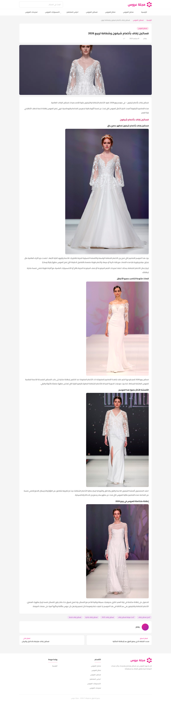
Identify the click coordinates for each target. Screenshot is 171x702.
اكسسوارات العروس (52, 12)
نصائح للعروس (110, 12)
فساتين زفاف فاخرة (91, 617)
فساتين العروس (92, 12)
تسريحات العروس (31, 12)
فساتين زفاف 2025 (108, 617)
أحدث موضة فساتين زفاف (126, 617)
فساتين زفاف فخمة (75, 617)
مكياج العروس (128, 12)
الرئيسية (144, 12)
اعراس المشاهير (72, 12)
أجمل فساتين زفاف (144, 617)
